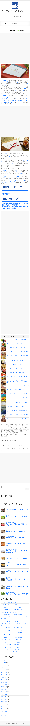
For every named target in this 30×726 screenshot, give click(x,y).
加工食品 (6, 430)
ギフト (21, 102)
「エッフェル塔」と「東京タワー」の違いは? (12, 609)
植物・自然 (4, 689)
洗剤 (18, 100)
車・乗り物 (4, 704)
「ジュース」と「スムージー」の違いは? (16, 398)
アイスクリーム (21, 180)
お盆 (21, 173)
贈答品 (16, 90)
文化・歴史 (13, 440)
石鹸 (21, 100)
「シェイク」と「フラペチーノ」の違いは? (17, 351)
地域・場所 (4, 677)
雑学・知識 (4, 706)
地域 (16, 170)
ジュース (13, 180)
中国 (23, 160)
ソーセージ (17, 98)
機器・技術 (4, 691)
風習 (5, 85)
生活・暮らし (4, 696)
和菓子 (5, 100)
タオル (25, 100)
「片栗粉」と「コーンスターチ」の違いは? (12, 632)
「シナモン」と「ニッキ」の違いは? (15, 347)
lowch (4, 440)
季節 (11, 182)
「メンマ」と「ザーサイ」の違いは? (13, 445)
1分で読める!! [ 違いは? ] (15, 12)
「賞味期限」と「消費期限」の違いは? (16, 406)
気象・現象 (4, 694)
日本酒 (18, 97)
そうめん (7, 182)
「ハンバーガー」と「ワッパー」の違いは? (12, 614)
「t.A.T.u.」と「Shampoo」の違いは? (10, 634)
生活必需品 (6, 102)
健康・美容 (4, 672)
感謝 (18, 82)
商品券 (12, 102)
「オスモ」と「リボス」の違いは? (10, 644)
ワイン (7, 97)
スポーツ (3, 662)
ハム (12, 98)
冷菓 (2, 182)
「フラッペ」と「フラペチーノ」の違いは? (17, 355)
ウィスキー (13, 97)
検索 (2, 487)
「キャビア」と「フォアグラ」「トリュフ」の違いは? (14, 449)
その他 (3, 660)
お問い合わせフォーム (6, 715)
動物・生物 (4, 674)
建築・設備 (4, 679)
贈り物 (6, 82)
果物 (15, 182)
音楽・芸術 (4, 708)
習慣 (22, 90)
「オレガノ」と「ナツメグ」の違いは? (11, 642)
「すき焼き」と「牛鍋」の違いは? (15, 372)
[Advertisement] (15, 48)
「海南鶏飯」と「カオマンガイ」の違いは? (17, 414)
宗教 (13, 431)
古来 (12, 430)
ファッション (4, 665)
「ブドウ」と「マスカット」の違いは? (16, 339)
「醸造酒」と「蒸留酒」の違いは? (15, 389)
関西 (8, 173)
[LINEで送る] (20, 30)
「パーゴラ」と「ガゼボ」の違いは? (10, 604)
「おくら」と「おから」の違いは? (10, 621)
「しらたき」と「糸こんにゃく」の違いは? (17, 402)
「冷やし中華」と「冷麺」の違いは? (15, 343)
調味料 (14, 100)
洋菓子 (9, 100)
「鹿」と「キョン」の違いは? (8, 612)
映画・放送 (4, 687)
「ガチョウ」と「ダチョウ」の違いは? (11, 647)
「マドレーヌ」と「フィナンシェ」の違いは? (12, 627)
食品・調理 (4, 711)
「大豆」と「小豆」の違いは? (13, 364)
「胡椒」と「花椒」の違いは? (8, 602)
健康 (9, 156)
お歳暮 (4, 80)
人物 (2, 667)
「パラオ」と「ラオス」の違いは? (10, 649)
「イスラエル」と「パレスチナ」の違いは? (12, 630)
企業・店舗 (4, 669)
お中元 (7, 153)
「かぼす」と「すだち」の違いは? (15, 360)
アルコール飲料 (13, 425)
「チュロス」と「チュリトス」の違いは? (11, 607)
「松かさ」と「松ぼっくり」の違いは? (16, 419)
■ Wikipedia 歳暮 (5, 193)
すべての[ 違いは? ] (6, 498)
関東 (16, 172)
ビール (8, 180)
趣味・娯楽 (4, 701)
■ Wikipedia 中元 (5, 194)
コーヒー (8, 98)
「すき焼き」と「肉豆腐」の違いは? (15, 368)
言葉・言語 (4, 699)
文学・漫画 (4, 684)
